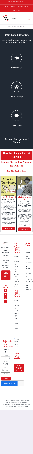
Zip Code (5, 370)
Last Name (5, 358)
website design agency (19, 406)
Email (5, 364)
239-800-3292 (19, 1)
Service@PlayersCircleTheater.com (16, 3)
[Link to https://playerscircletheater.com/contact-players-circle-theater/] (16, 115)
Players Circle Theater (11, 400)
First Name (5, 350)
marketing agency (16, 404)
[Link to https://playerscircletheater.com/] (16, 87)
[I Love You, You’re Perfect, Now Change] (8, 177)
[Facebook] (5, 290)
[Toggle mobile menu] (29, 19)
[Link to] (16, 58)
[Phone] (5, 301)
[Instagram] (5, 297)
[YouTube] (5, 294)
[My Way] (24, 177)
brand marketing (18, 402)
